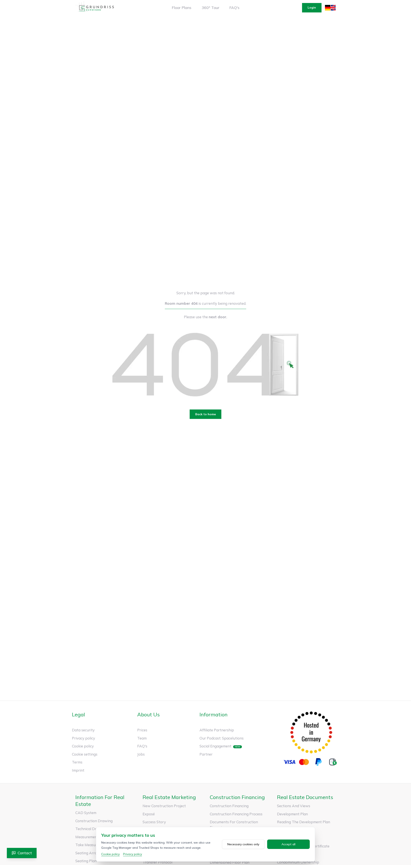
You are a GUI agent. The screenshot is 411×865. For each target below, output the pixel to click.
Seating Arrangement (93, 853)
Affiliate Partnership (217, 730)
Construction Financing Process (236, 814)
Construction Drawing (94, 821)
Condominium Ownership (298, 862)
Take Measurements (92, 845)
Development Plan (292, 814)
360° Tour (210, 7)
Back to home (205, 414)
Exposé (149, 814)
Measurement (86, 837)
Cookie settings (84, 754)
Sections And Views (293, 806)
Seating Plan (86, 861)
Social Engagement (215, 746)
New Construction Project (164, 806)
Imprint (78, 770)
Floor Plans (181, 7)
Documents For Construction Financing (234, 825)
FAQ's (234, 7)
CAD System (85, 812)
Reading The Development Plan (303, 822)
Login (312, 7)
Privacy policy (83, 738)
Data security (83, 730)
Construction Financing (229, 806)
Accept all (288, 844)
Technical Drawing (91, 828)
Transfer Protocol (157, 862)
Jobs (141, 754)
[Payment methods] (311, 762)
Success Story (154, 822)
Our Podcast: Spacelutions (222, 738)
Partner (206, 754)
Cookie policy (83, 746)
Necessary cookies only (243, 844)
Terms (77, 762)
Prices (142, 730)
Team (142, 738)
